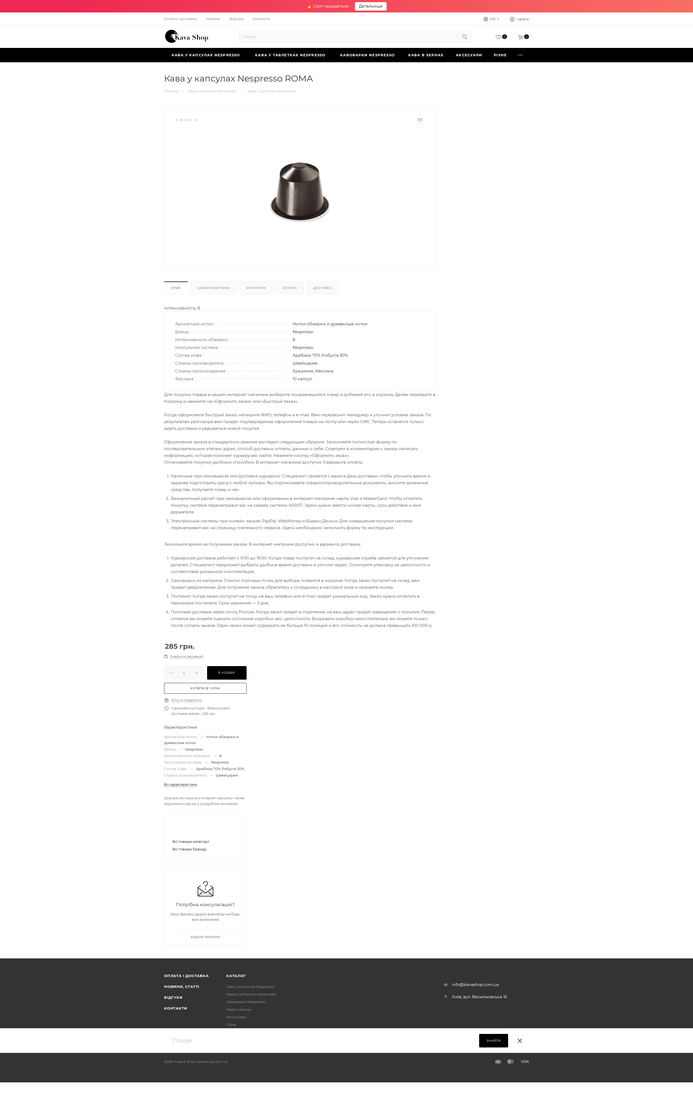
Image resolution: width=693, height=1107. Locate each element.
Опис (176, 288)
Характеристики (213, 288)
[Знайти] (464, 36)
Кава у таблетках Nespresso (251, 994)
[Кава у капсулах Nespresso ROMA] (300, 192)
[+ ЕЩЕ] (520, 55)
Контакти (175, 1008)
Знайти (493, 1041)
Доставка (322, 288)
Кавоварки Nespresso (246, 1002)
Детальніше (371, 6)
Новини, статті (181, 986)
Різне (231, 1024)
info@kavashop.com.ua (475, 984)
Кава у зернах (239, 1009)
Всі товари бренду (189, 849)
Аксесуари (236, 1017)
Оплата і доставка (186, 976)
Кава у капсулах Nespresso (250, 986)
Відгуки (173, 997)
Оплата (289, 288)
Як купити (256, 288)
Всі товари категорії (190, 841)
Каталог (236, 976)
